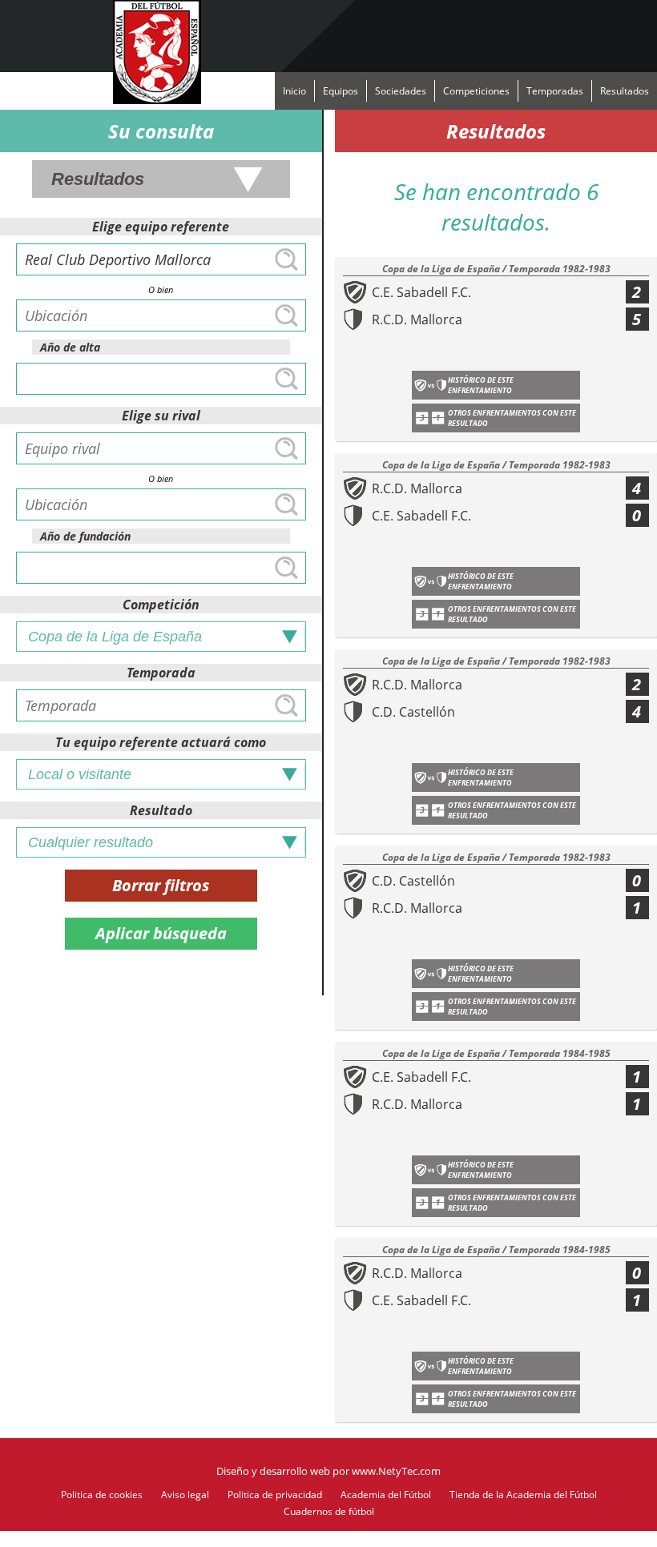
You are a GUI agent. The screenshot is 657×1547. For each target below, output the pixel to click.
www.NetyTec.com (396, 1471)
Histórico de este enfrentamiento (481, 385)
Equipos (340, 91)
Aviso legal (185, 1494)
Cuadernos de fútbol (329, 1511)
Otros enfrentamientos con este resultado (512, 418)
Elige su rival (161, 415)
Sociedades (400, 91)
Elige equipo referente (160, 226)
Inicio (294, 91)
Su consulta (161, 131)
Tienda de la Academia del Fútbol (523, 1494)
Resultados (624, 91)
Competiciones (476, 91)
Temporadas (554, 91)
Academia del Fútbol (386, 1494)
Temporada (161, 672)
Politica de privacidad (275, 1494)
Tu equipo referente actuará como (160, 742)
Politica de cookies (102, 1494)
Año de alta (70, 347)
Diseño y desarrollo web (273, 1471)
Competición (161, 604)
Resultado (161, 810)
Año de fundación (85, 536)
